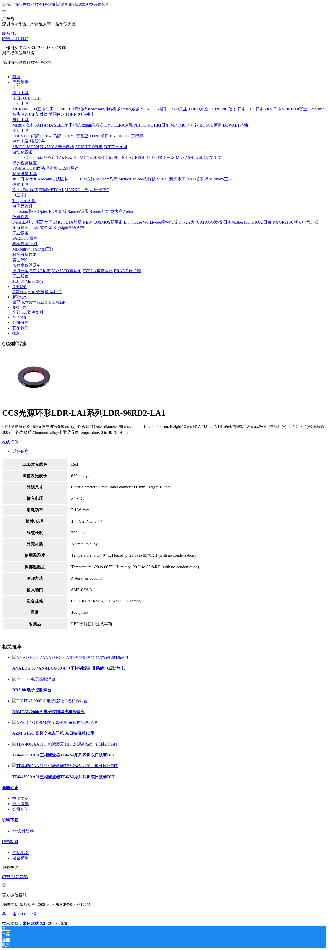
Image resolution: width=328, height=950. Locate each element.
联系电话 (10, 33)
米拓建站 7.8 (34, 923)
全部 (16, 87)
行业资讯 (20, 804)
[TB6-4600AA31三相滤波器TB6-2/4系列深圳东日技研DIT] (65, 744)
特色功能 (10, 842)
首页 (16, 76)
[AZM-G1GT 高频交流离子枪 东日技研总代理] (54, 722)
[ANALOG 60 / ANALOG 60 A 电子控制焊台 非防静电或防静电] (70, 657)
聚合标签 (20, 858)
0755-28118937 (15, 38)
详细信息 (20, 451)
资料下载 (10, 820)
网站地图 (20, 852)
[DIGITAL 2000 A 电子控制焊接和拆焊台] (50, 701)
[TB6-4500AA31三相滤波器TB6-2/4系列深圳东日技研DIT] (65, 766)
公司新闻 (20, 809)
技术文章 (20, 798)
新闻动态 (10, 787)
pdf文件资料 (23, 831)
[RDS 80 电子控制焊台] (33, 679)
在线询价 (10, 442)
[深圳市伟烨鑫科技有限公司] (164, 4)
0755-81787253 (15, 877)
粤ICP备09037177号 (19, 914)
